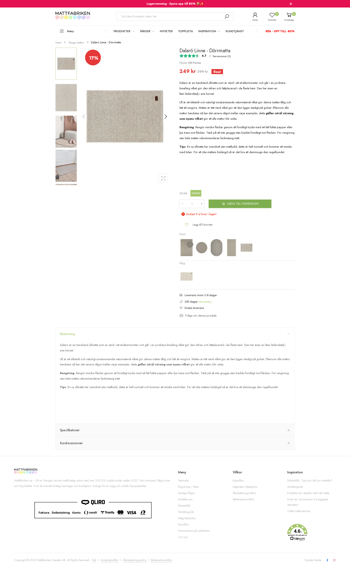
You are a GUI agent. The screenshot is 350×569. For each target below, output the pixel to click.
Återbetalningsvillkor (244, 493)
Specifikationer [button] (70, 430)
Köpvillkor (183, 524)
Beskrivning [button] (67, 333)
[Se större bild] (163, 178)
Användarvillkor (110, 560)
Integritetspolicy (187, 518)
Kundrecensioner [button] (71, 443)
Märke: (183, 63)
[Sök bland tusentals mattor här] (227, 16)
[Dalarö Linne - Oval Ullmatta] (216, 247)
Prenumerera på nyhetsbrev (194, 531)
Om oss (183, 537)
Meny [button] (70, 31)
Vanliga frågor (186, 493)
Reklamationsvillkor (243, 499)
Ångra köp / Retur (188, 487)
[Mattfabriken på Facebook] (327, 560)
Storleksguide (186, 512)
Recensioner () (222, 56)
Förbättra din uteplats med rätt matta (308, 493)
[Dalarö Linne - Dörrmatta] (246, 247)
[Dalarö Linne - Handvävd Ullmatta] (186, 247)
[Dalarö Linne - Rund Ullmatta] (201, 247)
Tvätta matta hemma (298, 511)
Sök (94, 560)
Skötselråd (184, 506)
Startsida (183, 480)
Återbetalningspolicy (134, 560)
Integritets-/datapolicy (245, 487)
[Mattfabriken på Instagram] (334, 560)
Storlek (183, 193)
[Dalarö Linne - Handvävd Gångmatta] (231, 247)
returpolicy (205, 301)
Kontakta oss (185, 499)
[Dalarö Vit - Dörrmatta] (186, 276)
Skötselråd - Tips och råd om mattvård (309, 480)
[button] (165, 116)
